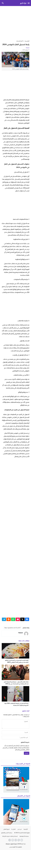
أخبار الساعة (19, 41)
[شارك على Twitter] (22, 619)
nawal (27, 47)
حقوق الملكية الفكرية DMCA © (22, 832)
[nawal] (26, 634)
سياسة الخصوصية (24, 836)
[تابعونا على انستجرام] (15, 840)
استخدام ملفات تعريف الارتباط (10, 836)
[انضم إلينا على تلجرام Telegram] (9, 840)
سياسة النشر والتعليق (6, 832)
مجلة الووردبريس (13, 847)
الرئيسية (26, 829)
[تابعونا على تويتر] (18, 840)
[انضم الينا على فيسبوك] (12, 840)
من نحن (19, 829)
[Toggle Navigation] (29, 3)
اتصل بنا (13, 829)
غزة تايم (23, 3)
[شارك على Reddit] (8, 619)
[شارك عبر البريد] (17, 619)
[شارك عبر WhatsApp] (13, 619)
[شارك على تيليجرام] (4, 619)
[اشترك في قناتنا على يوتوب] (21, 840)
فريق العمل (6, 829)
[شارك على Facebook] (27, 619)
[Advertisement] (15, 22)
